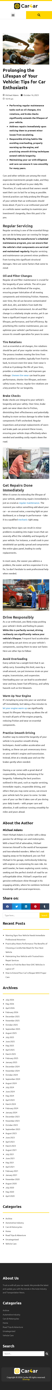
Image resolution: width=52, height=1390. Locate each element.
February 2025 (12, 1058)
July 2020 (10, 1187)
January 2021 (11, 1175)
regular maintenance (29, 502)
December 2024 (13, 1066)
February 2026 (12, 1012)
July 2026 (10, 999)
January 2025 (11, 1062)
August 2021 (11, 1150)
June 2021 (10, 1158)
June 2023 (10, 1137)
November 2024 (13, 1070)
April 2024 (10, 1100)
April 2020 (10, 1196)
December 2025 (13, 1016)
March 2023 (11, 1145)
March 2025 (11, 1054)
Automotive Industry (15, 1222)
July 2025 (10, 1037)
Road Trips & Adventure (16, 1235)
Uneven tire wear (20, 375)
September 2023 (13, 1129)
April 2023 (10, 1141)
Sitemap (26, 1379)
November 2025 (13, 1020)
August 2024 (11, 1083)
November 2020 (13, 1179)
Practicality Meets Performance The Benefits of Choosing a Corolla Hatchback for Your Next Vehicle (26, 947)
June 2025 (10, 1041)
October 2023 (12, 1125)
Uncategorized (12, 1239)
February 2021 (12, 1171)
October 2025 (12, 1024)
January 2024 (11, 1112)
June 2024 (10, 1091)
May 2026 (10, 1003)
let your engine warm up (15, 708)
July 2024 (10, 1087)
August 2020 (11, 1183)
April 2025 (10, 1049)
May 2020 (10, 1191)
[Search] (46, 1353)
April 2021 (10, 1166)
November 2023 (13, 1120)
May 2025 (10, 1045)
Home (8, 1231)
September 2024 (13, 1079)
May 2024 (10, 1095)
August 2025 (11, 1033)
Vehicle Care (11, 1243)
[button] (13, 15)
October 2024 (12, 1074)
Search (44, 915)
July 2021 (10, 1154)
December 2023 (13, 1116)
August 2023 (11, 1133)
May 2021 (10, 1162)
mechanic (22, 519)
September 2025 (13, 1029)
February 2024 (12, 1108)
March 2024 (11, 1104)
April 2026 (10, 1008)
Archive (9, 1218)
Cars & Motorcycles (14, 1227)
